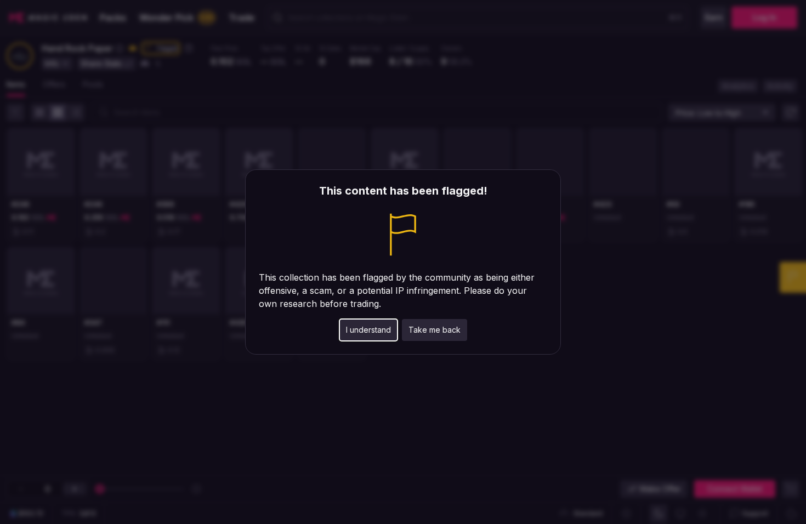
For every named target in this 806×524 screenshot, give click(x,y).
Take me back (434, 329)
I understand (368, 329)
